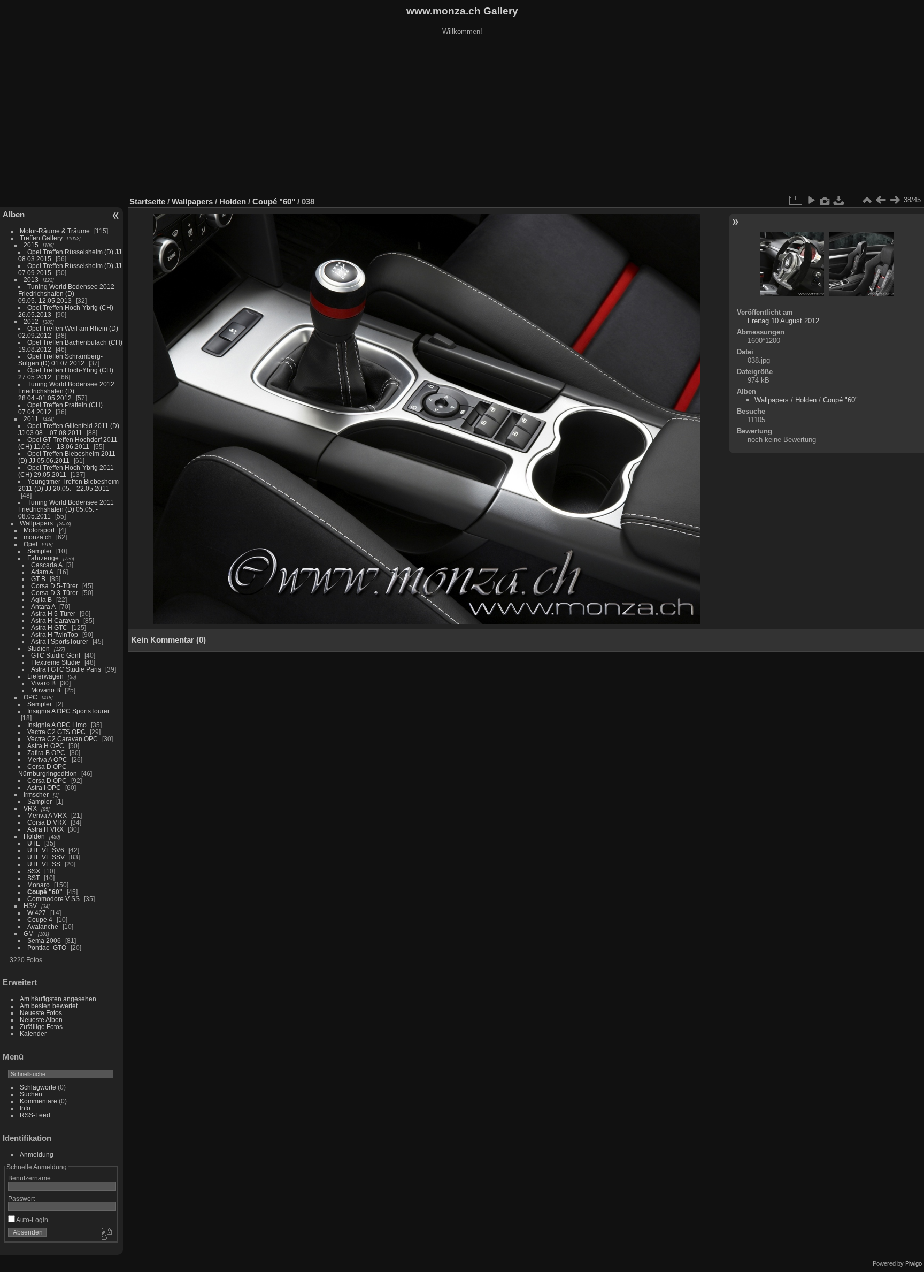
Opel (30, 543)
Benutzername (29, 1178)
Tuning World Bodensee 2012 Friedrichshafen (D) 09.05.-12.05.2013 (66, 293)
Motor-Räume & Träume (55, 230)
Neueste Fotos (41, 1012)
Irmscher (36, 794)
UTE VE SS (43, 863)
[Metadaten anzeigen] (825, 200)
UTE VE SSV (46, 857)
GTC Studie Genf (55, 655)
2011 (31, 418)
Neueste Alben (41, 1019)
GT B (38, 578)
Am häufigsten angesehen (58, 998)
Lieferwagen (45, 676)
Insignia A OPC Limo (57, 724)
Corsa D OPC (47, 780)
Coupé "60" (45, 891)
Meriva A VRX (47, 815)
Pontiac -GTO (46, 947)
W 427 (36, 912)
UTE (33, 843)
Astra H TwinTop (54, 634)
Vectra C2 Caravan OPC (62, 738)
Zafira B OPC (46, 752)
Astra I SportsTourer (59, 641)
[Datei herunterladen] (839, 200)
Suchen (31, 1094)
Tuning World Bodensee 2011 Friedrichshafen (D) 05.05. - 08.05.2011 (66, 509)
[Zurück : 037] (881, 200)
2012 (31, 321)
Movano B (45, 690)
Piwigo (913, 1263)
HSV (30, 905)
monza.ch (38, 537)
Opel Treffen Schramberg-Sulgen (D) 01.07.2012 (60, 360)
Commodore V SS (53, 898)
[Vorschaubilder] (867, 200)
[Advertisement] (462, 117)
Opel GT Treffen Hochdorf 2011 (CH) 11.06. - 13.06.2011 (68, 443)
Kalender (33, 1033)
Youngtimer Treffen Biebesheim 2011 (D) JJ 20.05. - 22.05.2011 (68, 485)
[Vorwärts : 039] (895, 200)
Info (25, 1108)
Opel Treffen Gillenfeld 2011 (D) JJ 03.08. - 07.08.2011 (68, 429)
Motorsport (39, 530)
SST (33, 877)
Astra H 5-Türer (53, 613)
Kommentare (38, 1101)
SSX (33, 870)
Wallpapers (36, 523)
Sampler (39, 550)
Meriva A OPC (47, 759)
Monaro (38, 884)
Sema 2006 (44, 940)
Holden (34, 836)
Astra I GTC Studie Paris (66, 669)
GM (29, 933)
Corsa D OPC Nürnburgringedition (47, 770)
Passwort (21, 1198)
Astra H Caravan (55, 620)
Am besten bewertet (49, 1005)
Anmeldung (36, 1154)
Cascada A (46, 564)
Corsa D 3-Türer (54, 592)
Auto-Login (31, 1219)
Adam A (42, 571)
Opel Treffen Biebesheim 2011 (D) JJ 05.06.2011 (67, 457)
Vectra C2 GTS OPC (56, 731)
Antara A (43, 606)
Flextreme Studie (55, 662)
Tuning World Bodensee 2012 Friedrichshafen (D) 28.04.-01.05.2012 (66, 390)
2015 (31, 244)
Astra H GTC (49, 627)
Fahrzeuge (43, 557)
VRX (30, 808)
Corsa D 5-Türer (54, 585)
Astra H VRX (45, 829)
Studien (38, 648)
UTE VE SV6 (45, 850)
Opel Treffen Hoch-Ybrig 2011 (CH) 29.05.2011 (66, 471)
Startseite (147, 201)
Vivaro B (43, 683)
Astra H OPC (45, 745)
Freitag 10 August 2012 (783, 321)
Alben (14, 214)
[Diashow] (811, 200)
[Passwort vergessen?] (106, 1234)
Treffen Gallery (41, 237)
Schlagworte (38, 1087)
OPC (30, 697)
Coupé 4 (39, 919)
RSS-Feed (35, 1114)
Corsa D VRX (46, 822)
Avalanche (42, 926)
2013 (31, 279)
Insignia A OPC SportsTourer (68, 710)
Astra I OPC (44, 787)
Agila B (41, 599)
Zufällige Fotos (41, 1026)
